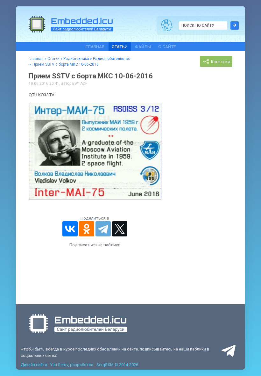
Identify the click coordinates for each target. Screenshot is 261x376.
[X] (119, 228)
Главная (95, 46)
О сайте (167, 46)
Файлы (143, 46)
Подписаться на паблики (95, 244)
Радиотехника (76, 58)
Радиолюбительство (111, 58)
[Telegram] (103, 228)
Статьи (120, 46)
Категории (220, 62)
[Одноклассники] (86, 228)
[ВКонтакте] (70, 228)
